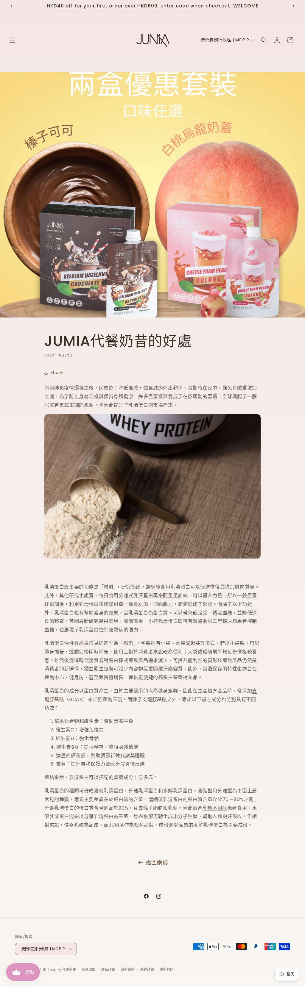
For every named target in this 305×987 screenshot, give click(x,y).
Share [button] (56, 373)
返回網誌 (157, 862)
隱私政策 (108, 969)
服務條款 (128, 969)
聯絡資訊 (167, 969)
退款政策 (89, 969)
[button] (12, 40)
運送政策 (147, 969)
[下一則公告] (293, 6)
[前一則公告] (11, 6)
